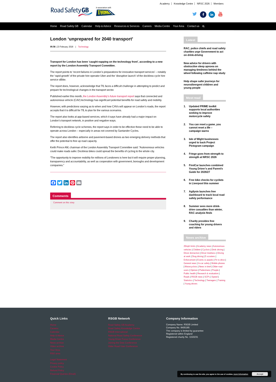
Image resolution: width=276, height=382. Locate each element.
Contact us (193, 26)
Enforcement (189, 260)
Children (197, 249)
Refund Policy (57, 370)
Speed (215, 277)
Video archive (57, 346)
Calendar (86, 26)
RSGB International (118, 332)
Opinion (194, 270)
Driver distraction (191, 253)
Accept (260, 374)
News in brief (205, 266)
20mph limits (189, 246)
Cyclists (206, 249)
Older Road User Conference (123, 346)
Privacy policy (57, 363)
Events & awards (205, 260)
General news (190, 263)
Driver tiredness (208, 253)
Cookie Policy (57, 366)
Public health (190, 273)
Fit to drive (220, 260)
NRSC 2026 (203, 3)
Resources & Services (126, 26)
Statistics (188, 280)
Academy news (204, 246)
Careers (147, 26)
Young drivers (191, 283)
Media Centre (162, 26)
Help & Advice (103, 26)
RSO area (55, 353)
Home (53, 26)
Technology (83, 47)
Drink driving (217, 249)
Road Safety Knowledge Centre (124, 328)
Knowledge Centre (183, 3)
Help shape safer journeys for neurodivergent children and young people (201, 84)
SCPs (207, 277)
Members (219, 3)
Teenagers (211, 280)
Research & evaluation (207, 273)
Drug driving (197, 256)
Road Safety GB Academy (121, 325)
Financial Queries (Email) (63, 374)
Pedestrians (204, 270)
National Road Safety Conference (125, 335)
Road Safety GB (69, 26)
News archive (57, 342)
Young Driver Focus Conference (124, 339)
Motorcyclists (191, 266)
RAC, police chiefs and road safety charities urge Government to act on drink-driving (205, 51)
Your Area (178, 26)
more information (241, 374)
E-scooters (210, 256)
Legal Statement (58, 359)
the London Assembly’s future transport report (108, 96)
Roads (187, 277)
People (215, 270)
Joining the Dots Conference (122, 342)
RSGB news (197, 277)
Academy (165, 3)
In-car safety (204, 263)
